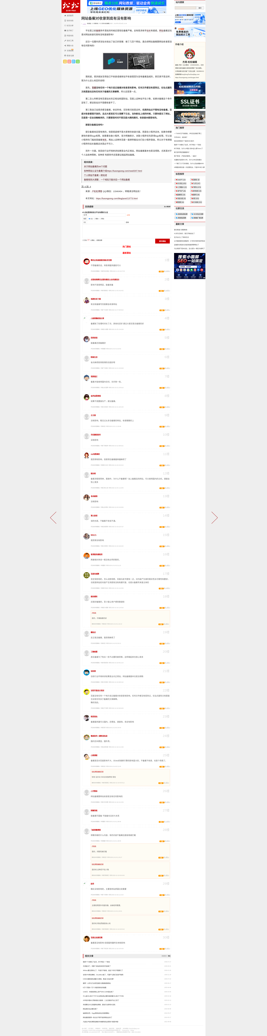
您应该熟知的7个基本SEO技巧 (184, 141)
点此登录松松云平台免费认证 (96, 212)
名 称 (85, 215)
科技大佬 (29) (181, 198)
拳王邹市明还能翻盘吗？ (182, 152)
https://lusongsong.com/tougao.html (187, 77)
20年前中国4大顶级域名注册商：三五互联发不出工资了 (101, 1000)
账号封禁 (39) (197, 191)
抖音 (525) (196, 198)
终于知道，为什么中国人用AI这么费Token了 (188, 148)
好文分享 (70, 25)
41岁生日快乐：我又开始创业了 (184, 233)
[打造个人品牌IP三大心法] (53, 518)
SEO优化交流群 (198, 214)
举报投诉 (97, 1028)
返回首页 (70, 15)
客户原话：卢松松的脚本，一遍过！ (185, 156)
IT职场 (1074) (197, 187)
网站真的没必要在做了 (90, 1009)
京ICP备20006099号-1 (108, 1032)
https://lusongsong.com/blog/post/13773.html (117, 198)
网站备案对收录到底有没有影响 (106, 18)
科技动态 (70, 35)
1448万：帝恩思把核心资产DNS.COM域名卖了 (98, 992)
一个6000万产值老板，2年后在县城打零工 (188, 133)
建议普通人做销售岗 (180, 230)
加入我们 (84, 1028)
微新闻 (96, 23)
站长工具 (70, 41)
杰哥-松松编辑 (105, 23)
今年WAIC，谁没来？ (181, 137)
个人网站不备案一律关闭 (95, 175)
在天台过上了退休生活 (181, 237)
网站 (161, 31)
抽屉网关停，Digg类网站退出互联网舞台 (96, 1013)
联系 (85, 219)
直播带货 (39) (181, 195)
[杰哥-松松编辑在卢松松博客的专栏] (189, 54)
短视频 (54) (180, 202)
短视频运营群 (181, 218)
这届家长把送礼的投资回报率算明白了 (186, 245)
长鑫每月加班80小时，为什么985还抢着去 (188, 160)
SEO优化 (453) (181, 183)
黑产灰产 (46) (181, 191)
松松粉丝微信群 (182, 214)
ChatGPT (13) (181, 180)
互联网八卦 (196, 180)
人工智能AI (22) (181, 187)
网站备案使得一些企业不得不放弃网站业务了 (97, 1017)
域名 (104, 140)
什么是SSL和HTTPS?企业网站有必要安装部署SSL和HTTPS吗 (103, 996)
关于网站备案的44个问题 (95, 166)
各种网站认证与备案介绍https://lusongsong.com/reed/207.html (113, 171)
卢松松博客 (71, 6)
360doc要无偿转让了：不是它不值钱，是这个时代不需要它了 (103, 970)
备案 (98, 31)
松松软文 (73, 61)
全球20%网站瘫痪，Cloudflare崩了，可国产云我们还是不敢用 (103, 975)
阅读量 (89, 23)
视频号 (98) (196, 195)
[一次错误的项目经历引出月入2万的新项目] (214, 518)
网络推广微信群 (198, 218)
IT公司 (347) (196, 183)
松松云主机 (78, 61)
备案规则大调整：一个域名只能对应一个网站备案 (107, 180)
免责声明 (104, 1028)
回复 (161, 271)
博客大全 (70, 46)
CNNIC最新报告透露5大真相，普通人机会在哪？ (99, 979)
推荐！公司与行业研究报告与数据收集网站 (97, 983)
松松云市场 (65, 61)
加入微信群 (167, 206)
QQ (85, 222)
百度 (94, 88)
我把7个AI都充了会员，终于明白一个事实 (96, 962)
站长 (149, 31)
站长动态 (70, 20)
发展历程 (118, 1028)
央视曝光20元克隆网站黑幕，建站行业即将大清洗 (99, 1004)
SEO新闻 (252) (197, 202)
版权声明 (111, 1028)
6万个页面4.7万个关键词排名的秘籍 (94, 987)
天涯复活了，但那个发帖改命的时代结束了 (97, 966)
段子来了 (70, 30)
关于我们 (90, 1028)
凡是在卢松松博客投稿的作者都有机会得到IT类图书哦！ (101, 1022)
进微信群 (69, 61)
